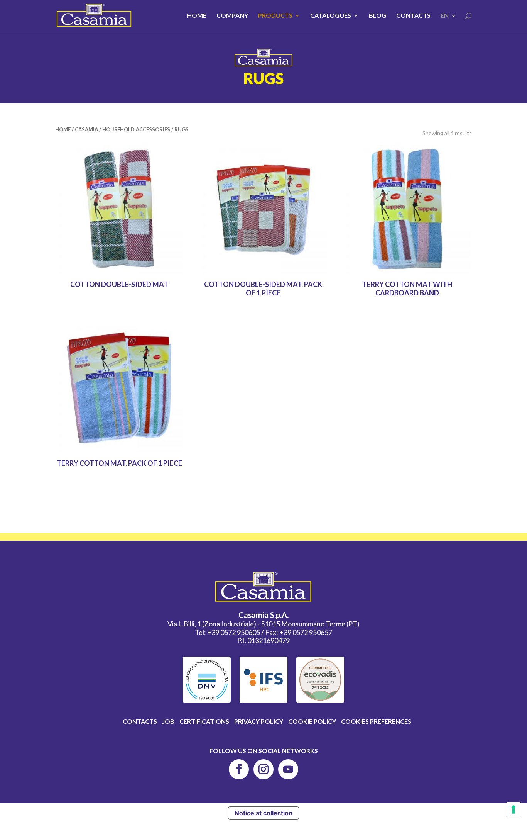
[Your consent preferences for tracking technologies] (513, 809)
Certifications (204, 721)
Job (168, 721)
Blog (377, 16)
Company (232, 16)
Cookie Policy (312, 721)
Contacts (413, 16)
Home (196, 16)
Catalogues (330, 16)
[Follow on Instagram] (263, 769)
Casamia (86, 129)
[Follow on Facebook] (239, 769)
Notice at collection (263, 813)
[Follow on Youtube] (288, 769)
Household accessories (136, 129)
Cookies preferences (376, 721)
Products (275, 16)
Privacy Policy (258, 721)
